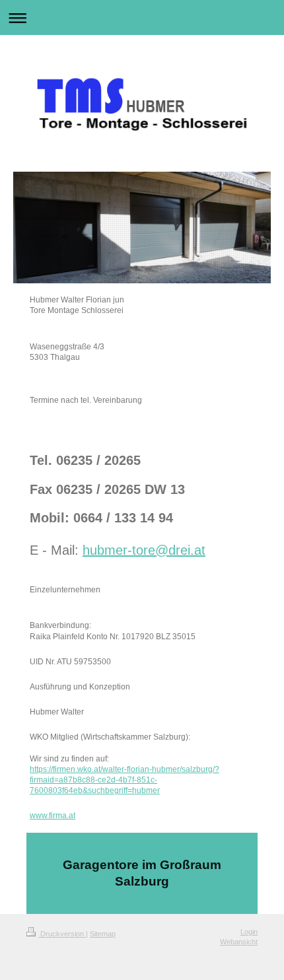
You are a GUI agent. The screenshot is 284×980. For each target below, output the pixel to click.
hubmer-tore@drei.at (144, 550)
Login (249, 932)
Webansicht (239, 942)
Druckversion (62, 934)
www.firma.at (52, 815)
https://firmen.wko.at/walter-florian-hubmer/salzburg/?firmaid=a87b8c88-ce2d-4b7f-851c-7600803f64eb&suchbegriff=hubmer (124, 780)
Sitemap (103, 934)
